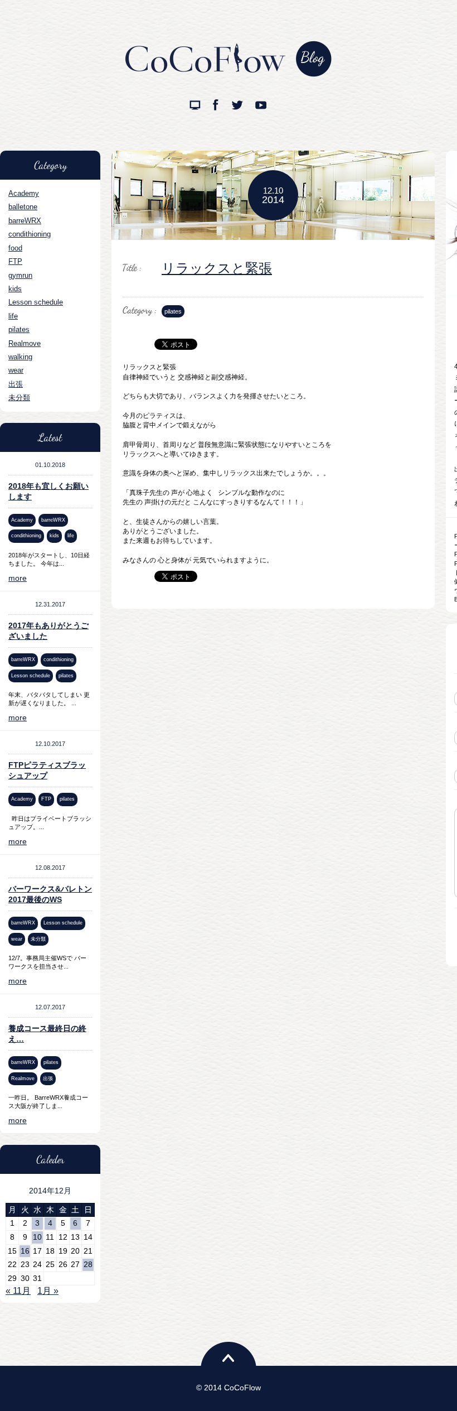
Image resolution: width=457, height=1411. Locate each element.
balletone (22, 207)
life (13, 316)
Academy (23, 193)
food (15, 248)
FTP (15, 261)
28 (88, 1264)
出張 (15, 384)
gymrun (20, 275)
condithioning (29, 234)
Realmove (24, 343)
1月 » (48, 1291)
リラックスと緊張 (217, 268)
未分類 (19, 397)
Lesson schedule (35, 302)
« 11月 (18, 1291)
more (17, 578)
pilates (19, 329)
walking (20, 357)
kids (15, 289)
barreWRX (24, 220)
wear (15, 370)
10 (37, 1236)
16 (25, 1250)
